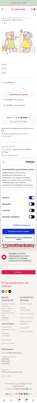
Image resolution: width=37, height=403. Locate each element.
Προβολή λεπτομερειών (22, 225)
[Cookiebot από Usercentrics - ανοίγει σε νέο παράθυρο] (26, 162)
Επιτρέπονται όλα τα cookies (18, 231)
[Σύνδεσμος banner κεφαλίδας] (18, 3)
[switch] (32, 204)
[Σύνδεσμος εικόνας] (18, 245)
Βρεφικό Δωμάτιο (20, 18)
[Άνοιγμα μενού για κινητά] (3, 9)
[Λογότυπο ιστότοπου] (18, 9)
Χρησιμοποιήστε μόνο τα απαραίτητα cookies (18, 238)
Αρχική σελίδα (7, 18)
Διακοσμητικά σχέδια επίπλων (12, 20)
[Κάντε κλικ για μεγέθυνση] (7, 53)
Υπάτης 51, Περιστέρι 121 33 (12, 372)
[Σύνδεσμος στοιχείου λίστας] (9, 328)
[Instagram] (6, 291)
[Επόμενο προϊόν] (7, 23)
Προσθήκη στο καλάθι (18, 94)
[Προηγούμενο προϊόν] (3, 23)
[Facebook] (3, 291)
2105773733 (6, 363)
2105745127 (5, 359)
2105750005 (6, 361)
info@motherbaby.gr (14, 353)
